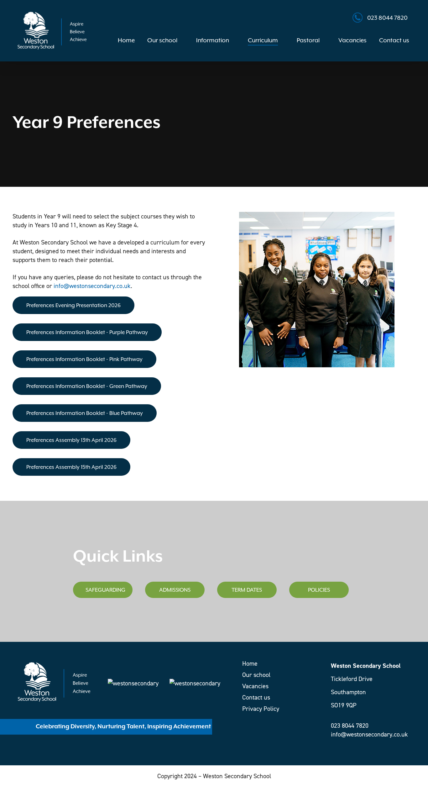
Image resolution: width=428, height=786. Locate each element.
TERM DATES (247, 590)
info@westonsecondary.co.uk (92, 286)
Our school (256, 675)
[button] (73, 305)
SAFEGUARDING (105, 590)
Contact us (256, 697)
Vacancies (255, 686)
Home (250, 663)
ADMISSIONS (175, 590)
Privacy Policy (260, 709)
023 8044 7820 (387, 17)
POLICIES (319, 590)
